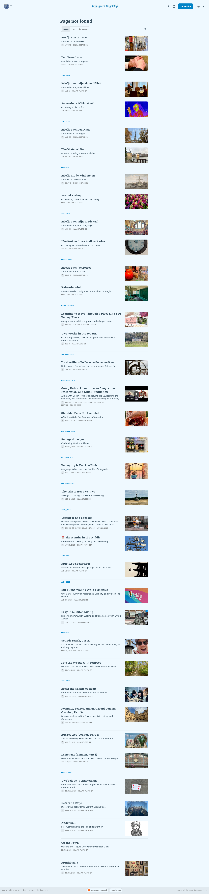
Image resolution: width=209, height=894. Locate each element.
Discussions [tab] (83, 29)
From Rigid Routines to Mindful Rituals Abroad (84, 692)
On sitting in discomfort (73, 107)
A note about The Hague (73, 133)
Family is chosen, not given (74, 61)
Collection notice (41, 890)
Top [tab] (73, 29)
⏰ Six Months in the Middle (80, 537)
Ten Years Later (71, 57)
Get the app (116, 890)
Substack (180, 890)
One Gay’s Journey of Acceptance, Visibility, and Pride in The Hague (90, 595)
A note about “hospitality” (73, 271)
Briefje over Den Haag (75, 129)
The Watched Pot (73, 149)
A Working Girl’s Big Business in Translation (82, 416)
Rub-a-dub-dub (71, 287)
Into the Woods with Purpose (81, 662)
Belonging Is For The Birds (79, 465)
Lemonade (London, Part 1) (79, 754)
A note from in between (72, 41)
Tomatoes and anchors (76, 517)
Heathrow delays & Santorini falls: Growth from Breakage (89, 758)
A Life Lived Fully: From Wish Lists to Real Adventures (87, 738)
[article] (104, 43)
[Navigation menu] (8, 6)
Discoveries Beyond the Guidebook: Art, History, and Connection (87, 717)
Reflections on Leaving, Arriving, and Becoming (84, 541)
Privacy (24, 890)
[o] (136, 394)
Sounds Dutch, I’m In (75, 640)
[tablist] (75, 29)
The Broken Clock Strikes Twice (83, 241)
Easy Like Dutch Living (77, 612)
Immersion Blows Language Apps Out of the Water (86, 567)
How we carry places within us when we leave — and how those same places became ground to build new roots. (89, 523)
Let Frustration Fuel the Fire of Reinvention (82, 826)
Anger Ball (68, 823)
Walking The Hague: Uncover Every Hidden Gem (85, 846)
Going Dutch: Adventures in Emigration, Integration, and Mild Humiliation (88, 390)
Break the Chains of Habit (78, 688)
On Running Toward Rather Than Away (80, 199)
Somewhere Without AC (77, 103)
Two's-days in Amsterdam (79, 780)
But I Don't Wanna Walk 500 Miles (84, 590)
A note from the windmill (73, 179)
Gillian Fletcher (80, 45)
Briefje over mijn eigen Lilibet (81, 83)
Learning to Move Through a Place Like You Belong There (91, 315)
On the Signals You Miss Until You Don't (80, 245)
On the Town (70, 842)
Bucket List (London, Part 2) (80, 734)
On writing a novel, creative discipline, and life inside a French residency (88, 339)
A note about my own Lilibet (75, 87)
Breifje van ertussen (74, 37)
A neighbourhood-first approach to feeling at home (86, 321)
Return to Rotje (71, 803)
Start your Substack (99, 890)
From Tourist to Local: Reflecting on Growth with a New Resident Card (88, 786)
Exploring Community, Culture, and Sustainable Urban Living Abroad (91, 617)
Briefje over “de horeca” (76, 267)
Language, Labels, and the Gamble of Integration (85, 469)
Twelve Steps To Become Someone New (87, 362)
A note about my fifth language (76, 225)
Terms (31, 890)
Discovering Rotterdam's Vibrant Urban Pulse (83, 806)
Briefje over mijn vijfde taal (79, 221)
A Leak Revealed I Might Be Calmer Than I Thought (86, 291)
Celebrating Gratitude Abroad (75, 443)
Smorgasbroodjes (72, 439)
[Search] (168, 6)
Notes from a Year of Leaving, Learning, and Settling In (88, 366)
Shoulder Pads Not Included (80, 413)
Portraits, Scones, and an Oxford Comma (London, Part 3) (88, 710)
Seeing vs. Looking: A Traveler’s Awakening (82, 495)
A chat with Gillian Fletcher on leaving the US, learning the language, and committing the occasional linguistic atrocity (90, 397)
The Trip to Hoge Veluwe (78, 491)
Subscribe (185, 6)
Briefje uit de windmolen (78, 175)
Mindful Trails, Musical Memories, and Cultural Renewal (88, 666)
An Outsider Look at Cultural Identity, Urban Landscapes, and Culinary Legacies (91, 646)
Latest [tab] (66, 29)
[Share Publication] (174, 6)
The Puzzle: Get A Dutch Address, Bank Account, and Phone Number (90, 868)
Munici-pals (69, 862)
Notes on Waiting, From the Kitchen (78, 153)
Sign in (200, 6)
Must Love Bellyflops (75, 563)
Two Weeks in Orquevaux (79, 333)
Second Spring (71, 195)
